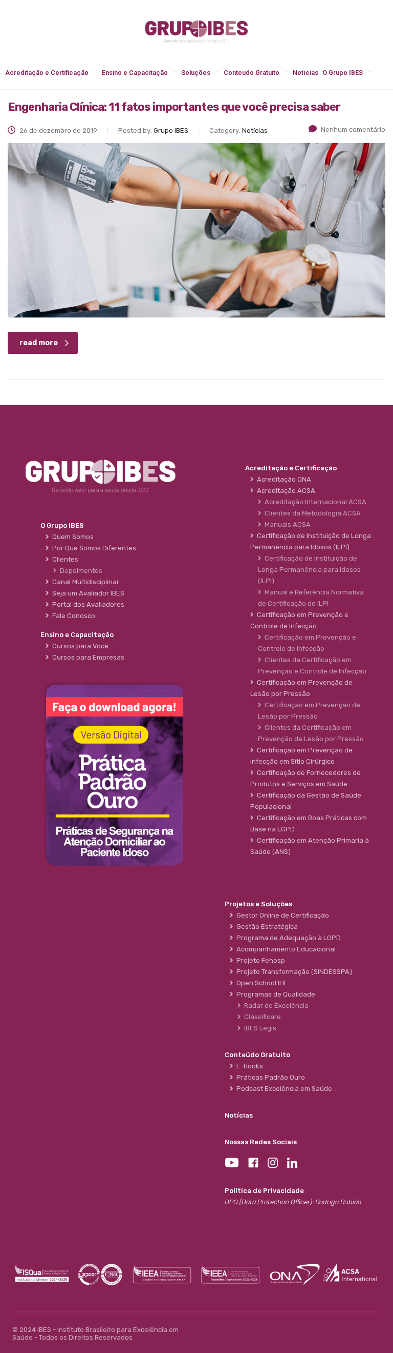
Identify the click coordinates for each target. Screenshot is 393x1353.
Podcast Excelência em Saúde (282, 1088)
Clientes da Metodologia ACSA (311, 513)
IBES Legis (258, 1028)
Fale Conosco (72, 616)
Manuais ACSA (286, 524)
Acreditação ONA (282, 479)
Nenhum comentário (353, 129)
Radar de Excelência (275, 1005)
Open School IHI (259, 983)
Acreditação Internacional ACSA (313, 502)
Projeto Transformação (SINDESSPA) (292, 972)
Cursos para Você (78, 646)
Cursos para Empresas (86, 657)
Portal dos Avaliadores (86, 604)
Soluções (195, 72)
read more (38, 343)
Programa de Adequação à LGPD (287, 938)
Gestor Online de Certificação (281, 915)
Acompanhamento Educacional (284, 949)
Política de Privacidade (264, 1191)
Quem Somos (71, 537)
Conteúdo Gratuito (251, 72)
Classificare (261, 1017)
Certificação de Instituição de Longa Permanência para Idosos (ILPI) (309, 569)
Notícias (305, 72)
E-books (248, 1066)
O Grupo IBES (342, 72)
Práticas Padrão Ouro (269, 1077)
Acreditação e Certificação (47, 72)
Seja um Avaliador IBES (86, 593)
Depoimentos (79, 570)
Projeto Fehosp (259, 960)
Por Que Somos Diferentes (92, 548)
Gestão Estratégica (265, 926)
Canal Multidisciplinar (84, 582)
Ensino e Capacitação (135, 72)
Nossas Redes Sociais (261, 1142)
